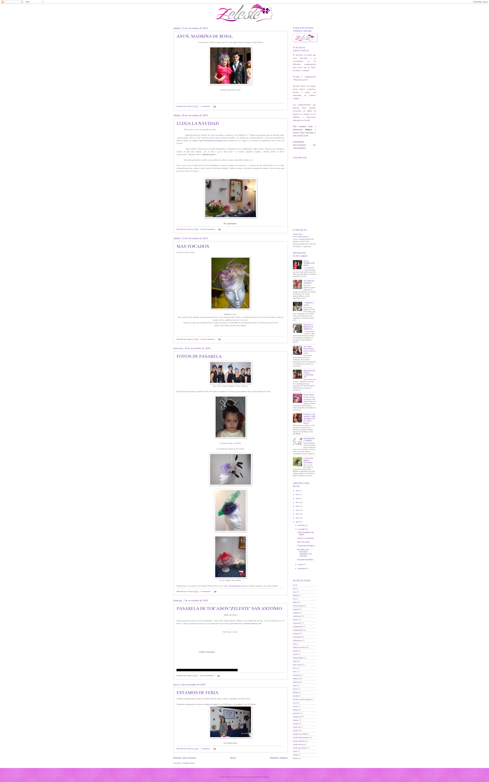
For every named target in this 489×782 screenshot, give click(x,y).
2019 (298, 494)
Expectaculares (298, 657)
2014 (298, 506)
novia (295, 702)
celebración (297, 616)
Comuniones (297, 637)
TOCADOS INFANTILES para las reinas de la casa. (309, 349)
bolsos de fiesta (298, 605)
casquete (296, 609)
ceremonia (296, 623)
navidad (295, 696)
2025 (298, 490)
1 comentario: (206, 106)
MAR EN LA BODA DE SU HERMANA (308, 326)
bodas (295, 602)
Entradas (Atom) (189, 763)
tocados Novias (298, 744)
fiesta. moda (297, 664)
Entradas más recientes (184, 757)
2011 (298, 518)
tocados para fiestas (299, 748)
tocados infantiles (299, 741)
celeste (295, 619)
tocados (295, 730)
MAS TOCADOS (192, 246)
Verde (295, 751)
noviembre (302, 529)
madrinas (296, 682)
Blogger (266, 777)
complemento (298, 626)
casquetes (296, 612)
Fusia (295, 668)
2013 (298, 510)
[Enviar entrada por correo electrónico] (214, 106)
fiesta (295, 661)
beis (294, 598)
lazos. (295, 671)
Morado (295, 692)
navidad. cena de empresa (302, 699)
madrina (296, 678)
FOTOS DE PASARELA (199, 356)
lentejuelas (296, 675)
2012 (298, 514)
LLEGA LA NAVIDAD (197, 123)
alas (294, 588)
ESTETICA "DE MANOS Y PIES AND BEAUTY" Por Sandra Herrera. (309, 418)
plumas (295, 709)
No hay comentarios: (208, 229)
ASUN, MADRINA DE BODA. (204, 36)
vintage (295, 754)
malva (295, 685)
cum (294, 644)
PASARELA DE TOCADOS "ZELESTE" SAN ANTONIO (229, 608)
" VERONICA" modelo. (308, 303)
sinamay (296, 720)
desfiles (295, 650)
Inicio (233, 757)
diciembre (301, 525)
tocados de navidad (299, 734)
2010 (298, 522)
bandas (295, 595)
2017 (298, 502)
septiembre (302, 568)
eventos (295, 654)
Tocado (295, 723)
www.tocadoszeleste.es (301, 236)
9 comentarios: (206, 591)
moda (295, 689)
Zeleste (295, 758)
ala (294, 585)
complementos (298, 630)
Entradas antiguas (279, 757)
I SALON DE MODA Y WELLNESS (308, 460)
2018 (298, 498)
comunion (296, 633)
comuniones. (297, 640)
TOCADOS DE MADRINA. (308, 282)
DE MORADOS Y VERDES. (309, 439)
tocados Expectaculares (301, 737)
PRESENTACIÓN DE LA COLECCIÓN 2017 (309, 373)
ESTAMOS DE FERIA (197, 692)
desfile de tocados (299, 647)
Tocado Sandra (308, 394)
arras (294, 592)
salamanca (296, 716)
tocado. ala (296, 727)
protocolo (296, 713)
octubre (301, 564)
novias (295, 706)
